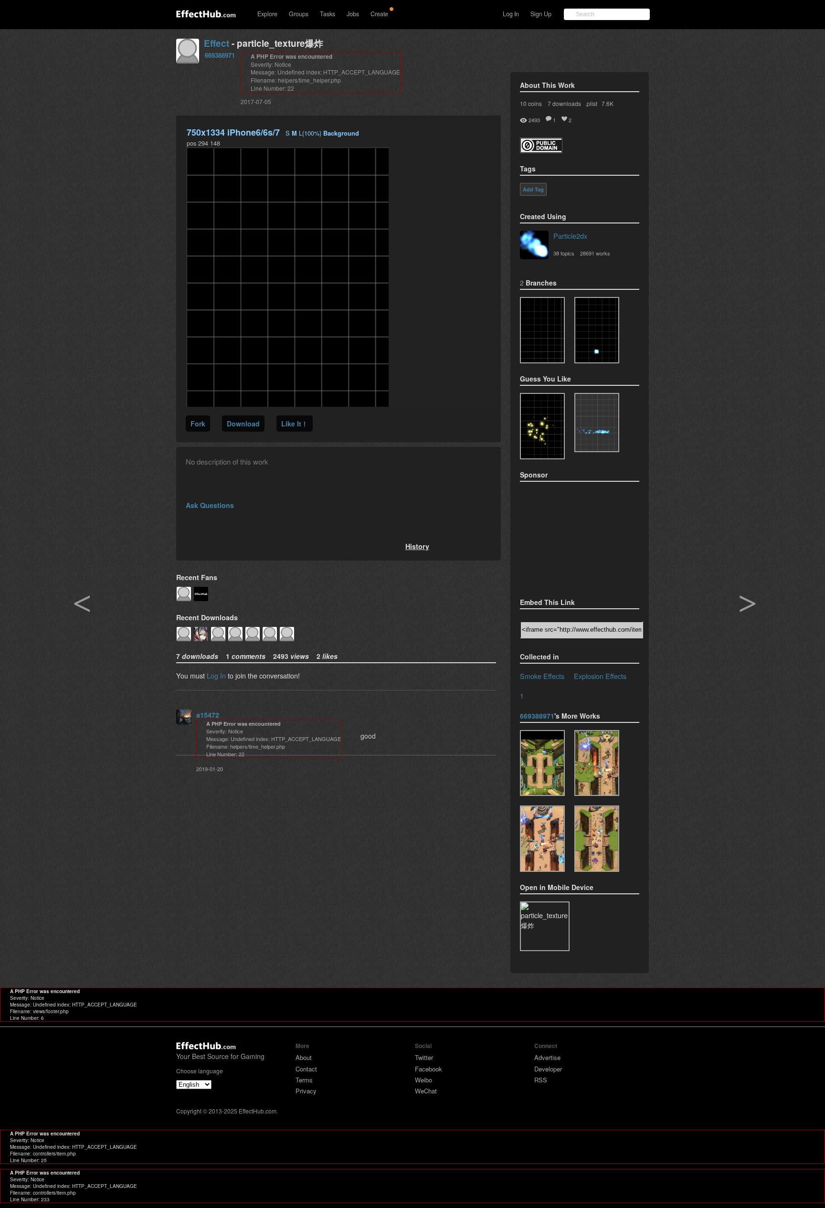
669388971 (220, 55)
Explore (267, 14)
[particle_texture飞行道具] (596, 763)
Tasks (327, 14)
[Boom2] (542, 426)
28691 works (595, 253)
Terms (304, 1079)
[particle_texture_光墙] (542, 838)
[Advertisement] (567, 536)
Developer (548, 1068)
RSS (540, 1079)
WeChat (426, 1090)
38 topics (563, 253)
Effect (216, 43)
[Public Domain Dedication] (541, 150)
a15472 (207, 715)
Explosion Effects (600, 676)
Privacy (306, 1090)
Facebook (428, 1068)
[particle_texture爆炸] (542, 330)
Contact (306, 1068)
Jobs (353, 14)
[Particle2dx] (534, 246)
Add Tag (533, 189)
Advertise (547, 1057)
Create (379, 14)
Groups (298, 14)
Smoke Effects (542, 676)
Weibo (423, 1079)
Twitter (424, 1057)
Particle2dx (570, 236)
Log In (511, 14)
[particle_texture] (596, 422)
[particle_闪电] (542, 763)
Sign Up (540, 14)
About (304, 1057)
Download (243, 423)
